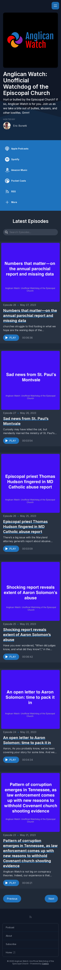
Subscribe (11, 944)
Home (9, 952)
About (9, 935)
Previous (12, 898)
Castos (45, 963)
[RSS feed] (30, 917)
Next (51, 898)
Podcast (10, 927)
